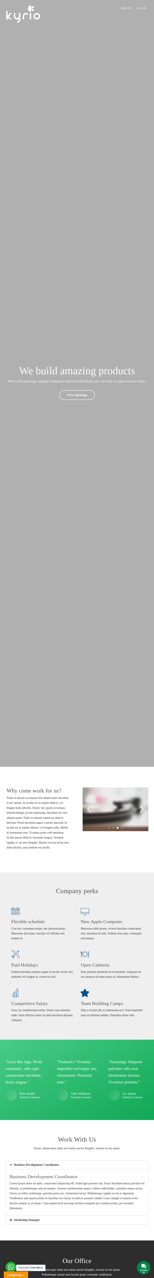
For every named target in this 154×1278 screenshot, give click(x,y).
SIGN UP (126, 8)
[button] (109, 828)
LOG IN (141, 8)
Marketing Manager (27, 1220)
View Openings (77, 395)
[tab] (77, 1165)
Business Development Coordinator (36, 1164)
